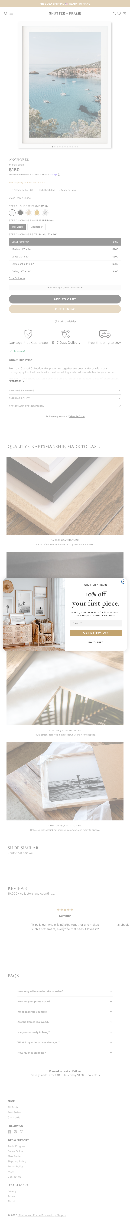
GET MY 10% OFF (96, 632)
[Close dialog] (123, 581)
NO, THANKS (96, 642)
